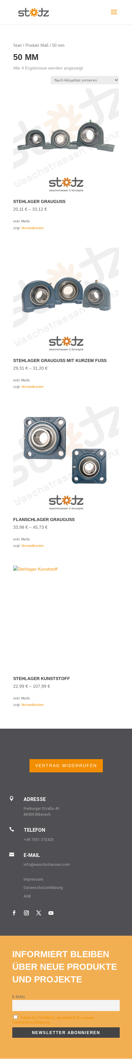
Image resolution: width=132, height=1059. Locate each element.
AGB (27, 896)
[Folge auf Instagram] (26, 913)
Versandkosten (32, 228)
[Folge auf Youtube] (51, 913)
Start (17, 45)
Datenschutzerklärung (43, 888)
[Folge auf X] (39, 913)
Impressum (33, 879)
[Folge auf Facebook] (14, 913)
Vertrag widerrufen (66, 765)
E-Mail (19, 996)
